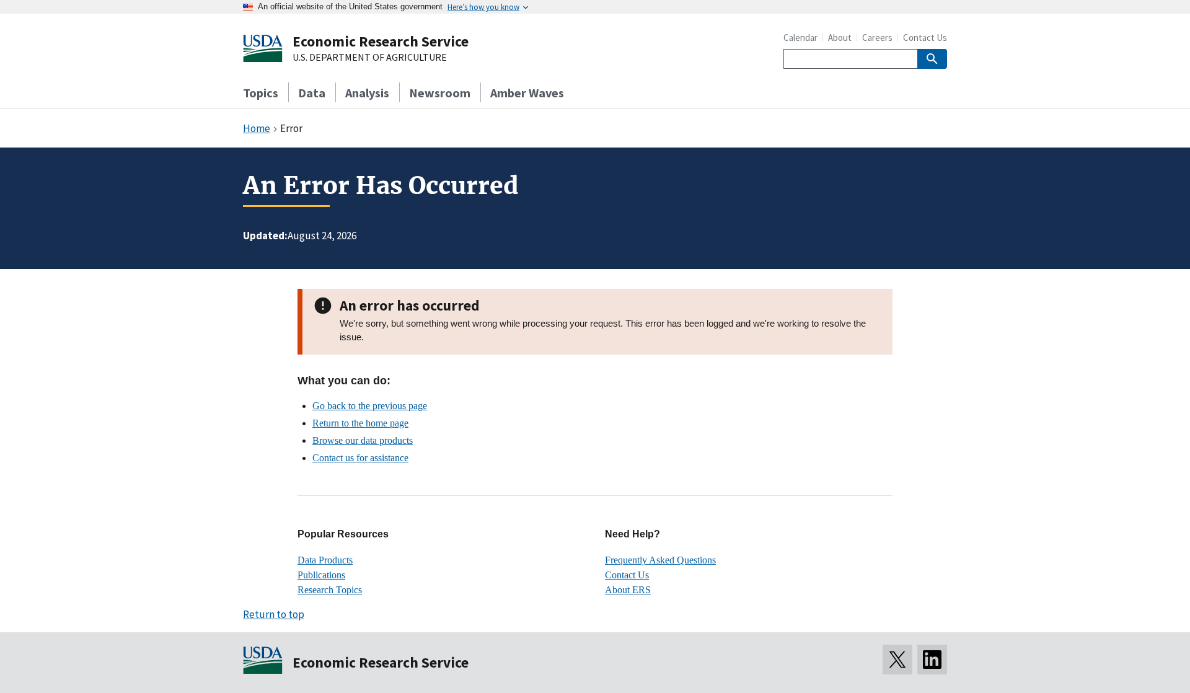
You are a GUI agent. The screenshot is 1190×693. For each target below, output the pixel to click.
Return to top (273, 614)
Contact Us (925, 37)
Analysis (367, 92)
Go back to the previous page (369, 405)
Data (311, 92)
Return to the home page (360, 423)
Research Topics (330, 590)
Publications (321, 575)
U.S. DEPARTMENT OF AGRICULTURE (370, 57)
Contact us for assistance (360, 457)
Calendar (800, 37)
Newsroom (439, 92)
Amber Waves (527, 92)
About (840, 37)
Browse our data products (362, 440)
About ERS (628, 590)
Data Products (325, 560)
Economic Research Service (381, 41)
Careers (877, 37)
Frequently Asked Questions (660, 560)
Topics (260, 92)
